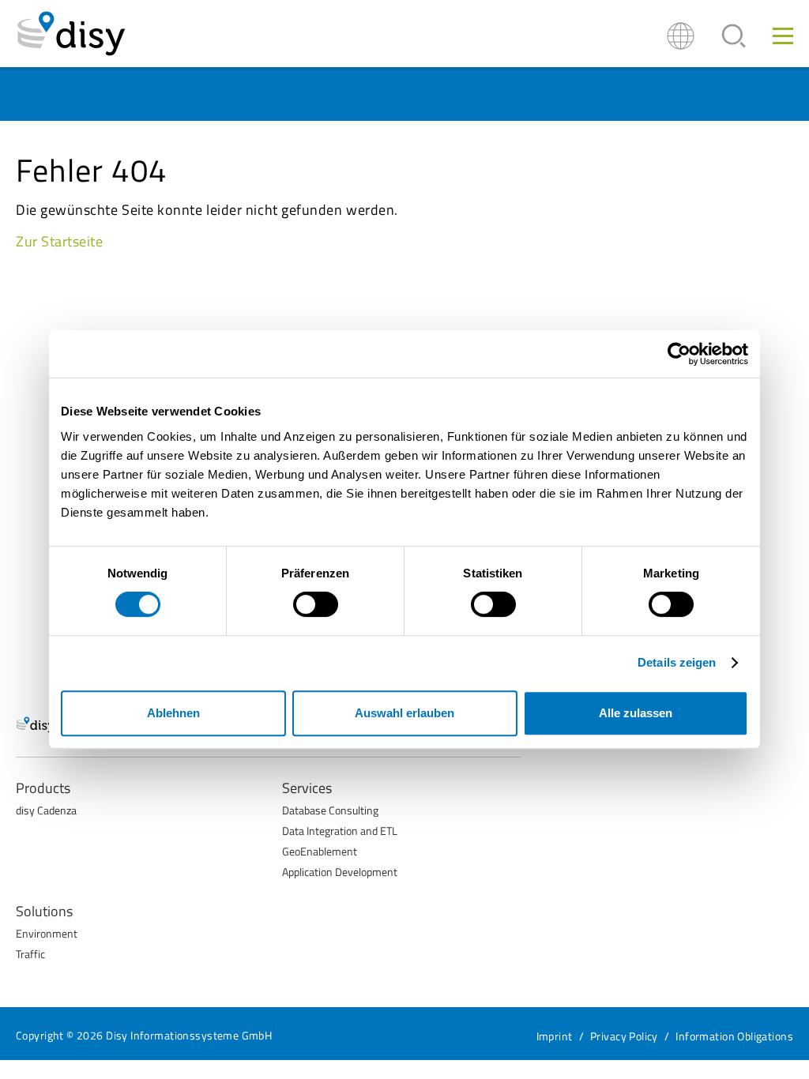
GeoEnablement (319, 851)
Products (43, 788)
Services (307, 788)
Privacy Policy (624, 1036)
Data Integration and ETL (339, 830)
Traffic (30, 954)
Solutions (44, 911)
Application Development (339, 871)
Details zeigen (677, 662)
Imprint (554, 1036)
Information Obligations (734, 1036)
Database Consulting (330, 810)
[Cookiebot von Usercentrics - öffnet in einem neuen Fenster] (679, 354)
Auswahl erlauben (404, 713)
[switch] (315, 604)
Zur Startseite (59, 241)
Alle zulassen (635, 713)
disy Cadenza (46, 810)
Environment (46, 933)
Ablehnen (173, 713)
